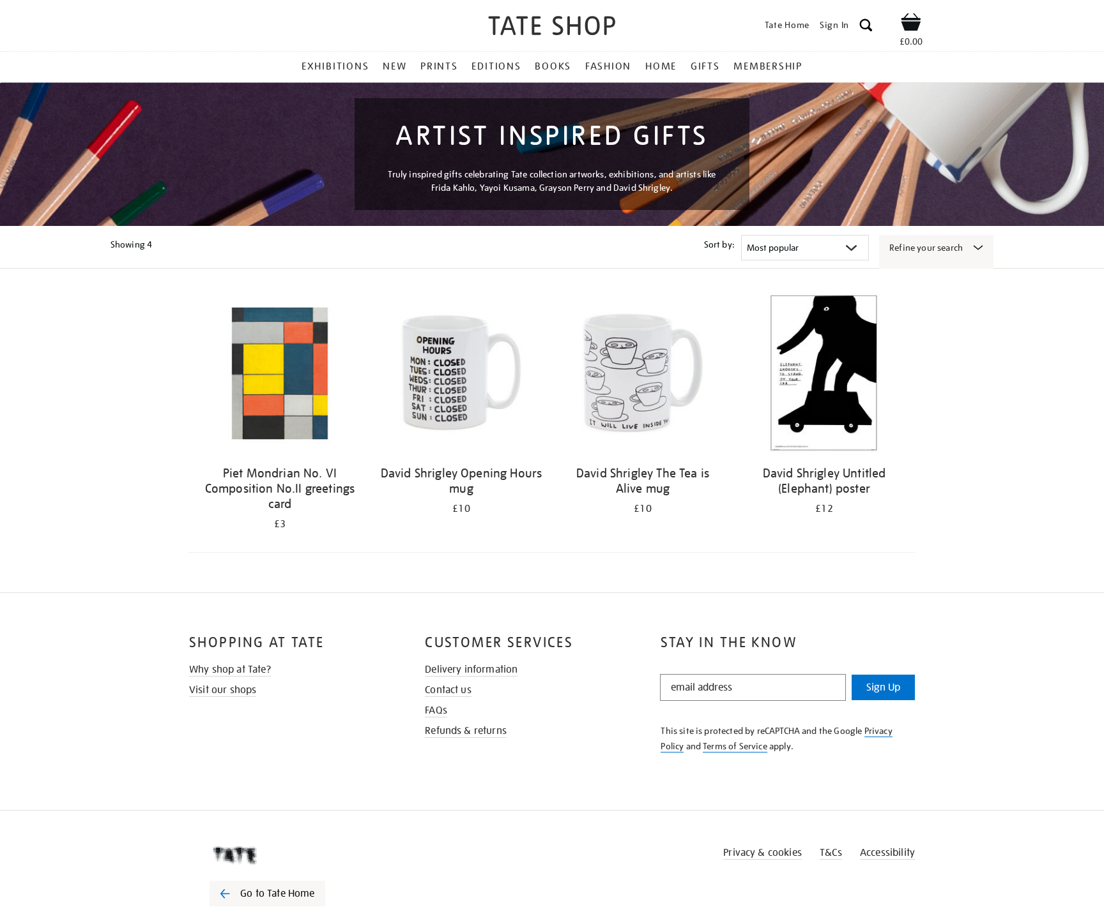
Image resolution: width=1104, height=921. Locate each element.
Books (553, 66)
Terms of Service (735, 746)
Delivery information (471, 669)
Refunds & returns (466, 730)
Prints (439, 66)
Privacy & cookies (762, 852)
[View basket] (911, 24)
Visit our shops (222, 690)
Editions (496, 66)
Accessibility (887, 852)
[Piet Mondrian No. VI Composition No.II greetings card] (280, 375)
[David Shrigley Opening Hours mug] (461, 375)
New (394, 66)
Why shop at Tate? (230, 669)
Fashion (608, 66)
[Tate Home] (290, 855)
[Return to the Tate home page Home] (552, 28)
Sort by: (719, 244)
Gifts (705, 66)
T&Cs (831, 852)
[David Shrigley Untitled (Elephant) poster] (824, 375)
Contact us (448, 690)
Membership (767, 66)
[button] (866, 27)
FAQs (436, 710)
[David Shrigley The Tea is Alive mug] (643, 375)
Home (661, 66)
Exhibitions (335, 66)
